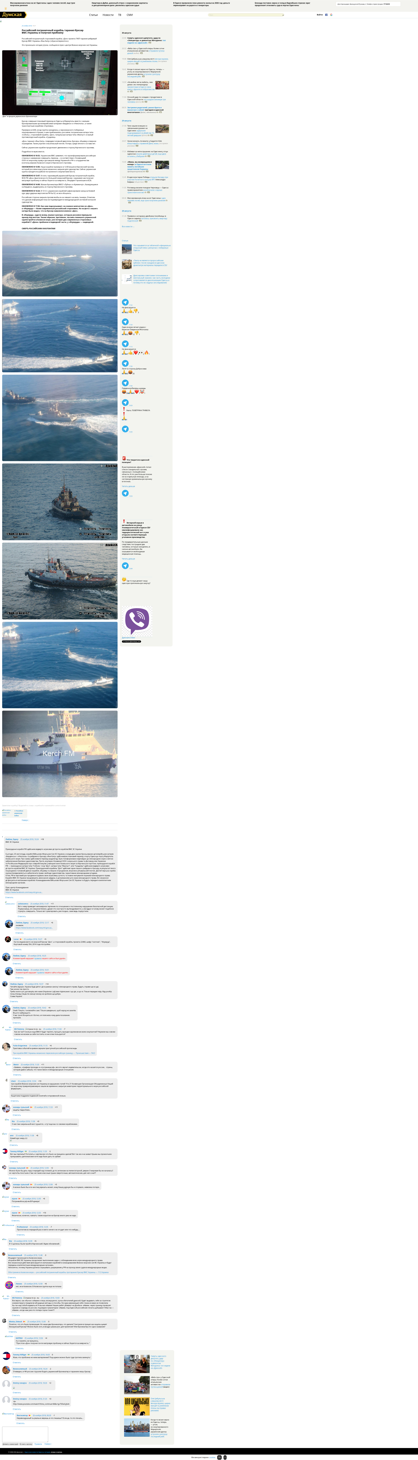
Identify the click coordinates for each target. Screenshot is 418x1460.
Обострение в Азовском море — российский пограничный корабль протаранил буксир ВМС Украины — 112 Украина (58, 1272)
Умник (19, 1284)
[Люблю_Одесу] (2, 836)
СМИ (130, 14)
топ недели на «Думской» (146, 41)
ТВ (119, 14)
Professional (22, 1227)
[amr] (4, 1134)
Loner (16, 939)
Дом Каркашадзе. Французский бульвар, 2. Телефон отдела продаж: (364, 4)
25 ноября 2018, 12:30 (32, 1198)
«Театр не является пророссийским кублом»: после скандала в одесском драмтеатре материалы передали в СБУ (150, 262)
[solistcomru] (10, 904)
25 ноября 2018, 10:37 (34, 984)
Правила (38, 1444)
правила (37, 958)
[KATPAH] (9, 1336)
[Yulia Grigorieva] (6, 1050)
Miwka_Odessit (15, 1321)
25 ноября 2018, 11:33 (30, 1064)
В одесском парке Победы (138, 177)
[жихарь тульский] (6, 1112)
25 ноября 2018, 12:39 (23, 1241)
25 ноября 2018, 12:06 (43, 1184)
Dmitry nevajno (20, 1383)
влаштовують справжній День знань (143, 143)
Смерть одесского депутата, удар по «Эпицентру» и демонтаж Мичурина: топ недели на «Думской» (160, 1362)
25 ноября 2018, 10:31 (40, 970)
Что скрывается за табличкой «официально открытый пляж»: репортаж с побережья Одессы (152, 247)
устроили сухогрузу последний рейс (159, 1435)
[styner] (5, 1197)
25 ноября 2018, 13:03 (50, 1298)
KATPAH (19, 1338)
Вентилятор (22, 1415)
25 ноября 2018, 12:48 (33, 1255)
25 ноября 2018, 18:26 (38, 1383)
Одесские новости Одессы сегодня (37, 1452)
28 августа (126, 211)
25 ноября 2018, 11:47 (39, 903)
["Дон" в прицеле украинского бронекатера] (60, 114)
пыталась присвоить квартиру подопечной (147, 219)
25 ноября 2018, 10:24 (29, 839)
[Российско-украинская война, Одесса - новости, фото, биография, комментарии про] (8, 815)
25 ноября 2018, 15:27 (33, 939)
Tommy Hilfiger (17, 1151)
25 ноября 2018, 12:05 (39, 1168)
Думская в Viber (128, 637)
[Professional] (8, 1225)
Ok (219, 1457)
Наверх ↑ (25, 820)
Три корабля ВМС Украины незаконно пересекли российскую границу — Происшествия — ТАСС (54, 1053)
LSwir (13, 1081)
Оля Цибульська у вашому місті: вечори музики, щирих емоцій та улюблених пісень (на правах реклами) (160, 1404)
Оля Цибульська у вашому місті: (141, 59)
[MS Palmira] (7, 1030)
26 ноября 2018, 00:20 (42, 1415)
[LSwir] (6, 1081)
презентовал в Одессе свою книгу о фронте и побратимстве (141, 88)
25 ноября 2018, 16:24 (38, 1369)
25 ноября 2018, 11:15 (38, 1045)
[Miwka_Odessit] (4, 1322)
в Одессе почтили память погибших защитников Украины (139, 166)
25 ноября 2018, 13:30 (36, 1321)
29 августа (126, 120)
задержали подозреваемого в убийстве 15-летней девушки (140, 133)
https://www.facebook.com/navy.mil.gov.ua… (24, 892)
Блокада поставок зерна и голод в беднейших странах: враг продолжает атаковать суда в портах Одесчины (282, 4)
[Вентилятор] (8, 1414)
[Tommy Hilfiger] (5, 1153)
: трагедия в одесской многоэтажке (145, 111)
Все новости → (128, 226)
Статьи (93, 14)
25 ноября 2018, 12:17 (40, 922)
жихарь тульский (21, 1107)
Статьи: (125, 240)
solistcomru (23, 903)
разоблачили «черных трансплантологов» (144, 191)
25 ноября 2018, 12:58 (33, 1284)
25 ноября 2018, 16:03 (40, 1354)
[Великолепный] (3, 1255)
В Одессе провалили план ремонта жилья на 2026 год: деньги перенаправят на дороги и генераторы (201, 4)
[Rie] (7, 1120)
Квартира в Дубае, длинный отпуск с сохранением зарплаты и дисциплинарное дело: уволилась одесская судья (120, 4)
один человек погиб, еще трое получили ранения (146, 199)
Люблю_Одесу (12, 839)
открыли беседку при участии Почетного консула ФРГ (147, 178)
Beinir (16, 1064)
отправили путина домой (160, 1385)
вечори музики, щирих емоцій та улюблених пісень (147, 60)
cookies (212, 1457)
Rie (13, 1121)
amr (12, 1135)
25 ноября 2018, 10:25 (37, 956)
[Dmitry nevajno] (6, 1387)
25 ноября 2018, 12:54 (27, 1081)
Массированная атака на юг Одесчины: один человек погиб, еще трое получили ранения (42, 4)
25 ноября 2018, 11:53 (43, 1107)
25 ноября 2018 (27, 26)
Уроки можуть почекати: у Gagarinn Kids (144, 141)
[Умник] (9, 1288)
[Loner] (8, 941)
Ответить (9, 897)
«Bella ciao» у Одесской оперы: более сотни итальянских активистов (145, 49)
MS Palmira (19, 1029)
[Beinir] (8, 1064)
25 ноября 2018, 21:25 (38, 1399)
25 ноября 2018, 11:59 (38, 1151)
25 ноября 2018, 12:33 (32, 1213)
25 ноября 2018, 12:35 (39, 1227)
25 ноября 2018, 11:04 (52, 1029)
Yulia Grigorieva (20, 1045)
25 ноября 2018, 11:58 (26, 1121)
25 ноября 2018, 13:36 (34, 1338)
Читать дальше (128, 486)
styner (14, 1198)
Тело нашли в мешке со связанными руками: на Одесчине (137, 128)
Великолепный (15, 1255)
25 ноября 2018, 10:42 (37, 1008)
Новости (108, 14)
